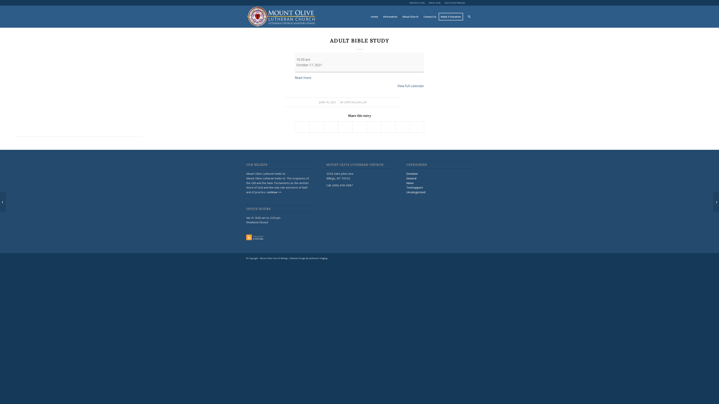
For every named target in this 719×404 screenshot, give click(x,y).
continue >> (274, 192)
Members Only (417, 2)
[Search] (469, 17)
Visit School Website (455, 2)
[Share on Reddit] (402, 127)
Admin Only (435, 2)
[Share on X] (317, 127)
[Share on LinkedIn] (360, 127)
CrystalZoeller (355, 102)
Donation (412, 173)
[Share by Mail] (417, 127)
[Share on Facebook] (302, 127)
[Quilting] (3, 202)
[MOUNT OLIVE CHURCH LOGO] (281, 17)
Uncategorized (415, 192)
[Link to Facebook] (470, 3)
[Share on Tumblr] (374, 127)
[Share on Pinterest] (345, 127)
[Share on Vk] (388, 127)
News (410, 183)
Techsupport (414, 187)
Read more (303, 78)
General (411, 178)
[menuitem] (417, 3)
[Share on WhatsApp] (331, 127)
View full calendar (410, 86)
